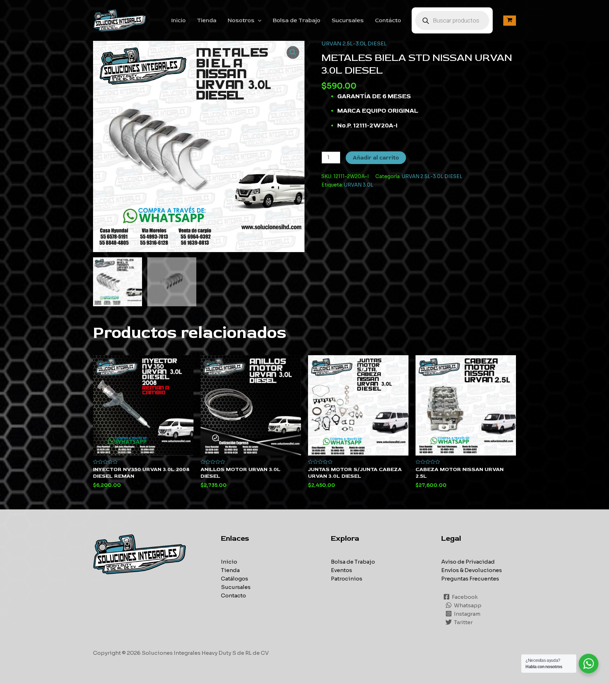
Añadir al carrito (376, 157)
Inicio (178, 20)
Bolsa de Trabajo (296, 20)
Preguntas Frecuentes (470, 578)
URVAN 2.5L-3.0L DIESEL (354, 43)
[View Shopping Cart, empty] (509, 20)
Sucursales (348, 20)
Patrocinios (346, 578)
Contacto (233, 595)
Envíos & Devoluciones (471, 570)
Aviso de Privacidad (468, 561)
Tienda (206, 20)
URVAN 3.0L (358, 185)
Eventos (341, 570)
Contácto (388, 20)
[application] (258, 20)
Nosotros (241, 20)
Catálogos (234, 578)
